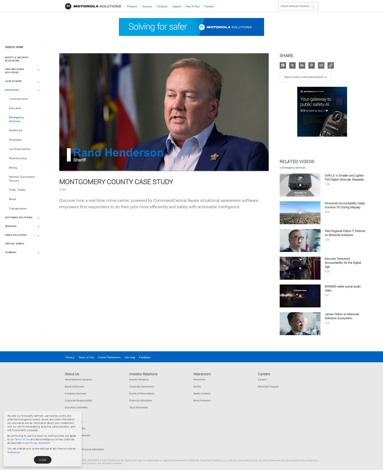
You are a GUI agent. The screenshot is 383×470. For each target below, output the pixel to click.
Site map (130, 357)
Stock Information (138, 407)
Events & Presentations (141, 393)
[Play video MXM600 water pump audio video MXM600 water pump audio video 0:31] (300, 308)
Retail (12, 199)
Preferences (13, 452)
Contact (273, 3)
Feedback (144, 357)
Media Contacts (201, 393)
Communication (18, 98)
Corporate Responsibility (78, 400)
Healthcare (15, 130)
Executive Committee (76, 407)
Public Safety (17, 189)
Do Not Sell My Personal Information (84, 449)
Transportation (18, 208)
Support (176, 6)
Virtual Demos (14, 243)
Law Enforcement (19, 149)
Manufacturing (17, 158)
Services (147, 6)
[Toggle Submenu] (38, 69)
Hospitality (15, 139)
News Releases (202, 400)
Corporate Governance (141, 386)
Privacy (70, 357)
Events (197, 386)
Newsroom (199, 379)
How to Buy (193, 6)
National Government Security (22, 178)
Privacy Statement (40, 443)
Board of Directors (74, 386)
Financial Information (140, 400)
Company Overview (75, 393)
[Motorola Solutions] (93, 6)
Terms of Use (86, 357)
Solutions (162, 6)
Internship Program (268, 386)
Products (132, 6)
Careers (262, 379)
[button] (331, 65)
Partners (209, 6)
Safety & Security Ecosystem (17, 59)
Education (15, 108)
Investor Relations (139, 379)
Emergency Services (16, 119)
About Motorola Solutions (78, 379)
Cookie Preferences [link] (109, 357)
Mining (13, 167)
